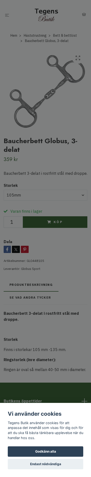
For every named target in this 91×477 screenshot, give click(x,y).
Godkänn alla (45, 451)
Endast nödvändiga (45, 464)
